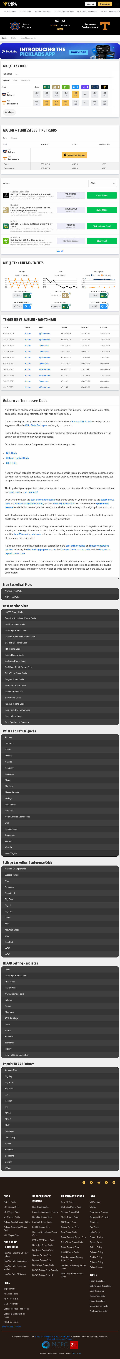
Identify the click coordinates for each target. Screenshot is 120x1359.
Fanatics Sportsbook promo (29, 503)
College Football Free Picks (16, 1309)
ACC (7, 881)
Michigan (9, 798)
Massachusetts (12, 792)
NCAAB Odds (25, 12)
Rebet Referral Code (70, 1247)
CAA (7, 1095)
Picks (13, 38)
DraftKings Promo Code (15, 630)
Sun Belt (9, 942)
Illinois (8, 749)
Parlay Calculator (97, 1281)
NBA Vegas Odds (12, 1212)
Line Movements (28, 38)
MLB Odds (11, 463)
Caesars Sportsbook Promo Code (20, 636)
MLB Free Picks (11, 1304)
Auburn (28, 334)
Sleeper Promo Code (41, 1255)
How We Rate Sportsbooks (16, 1261)
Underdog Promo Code (15, 661)
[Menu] (116, 4)
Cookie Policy (96, 1257)
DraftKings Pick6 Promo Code (18, 667)
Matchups (9, 1012)
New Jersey (10, 804)
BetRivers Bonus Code (15, 685)
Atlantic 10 (10, 893)
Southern (9, 1150)
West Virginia (11, 853)
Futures (8, 1000)
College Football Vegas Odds (17, 1222)
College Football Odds (17, 458)
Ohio (7, 823)
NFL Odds (11, 453)
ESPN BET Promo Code (16, 643)
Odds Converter (97, 1291)
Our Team (94, 1227)
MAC (7, 924)
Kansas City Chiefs (82, 421)
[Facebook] (84, 1182)
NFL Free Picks (11, 1294)
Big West (9, 1088)
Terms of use (96, 1242)
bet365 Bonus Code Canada (45, 1270)
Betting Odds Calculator (100, 1286)
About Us (94, 1222)
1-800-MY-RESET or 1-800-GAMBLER (52, 1337)
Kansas (8, 762)
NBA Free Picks (12, 597)
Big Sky (8, 1076)
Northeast (9, 1131)
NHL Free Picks (11, 1322)
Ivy (6, 1107)
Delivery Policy (96, 1252)
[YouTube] (99, 1182)
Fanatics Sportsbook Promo (45, 1212)
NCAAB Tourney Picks (64, 12)
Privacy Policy (96, 1237)
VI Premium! (31, 492)
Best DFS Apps (68, 1202)
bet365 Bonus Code (14, 612)
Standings (9, 1043)
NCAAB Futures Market (87, 12)
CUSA (8, 917)
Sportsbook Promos (99, 1212)
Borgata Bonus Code (14, 679)
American (9, 887)
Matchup (8, 112)
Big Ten (8, 911)
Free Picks (10, 981)
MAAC (8, 1113)
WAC (7, 948)
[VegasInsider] (4, 1185)
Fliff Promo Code (12, 649)
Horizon (8, 1101)
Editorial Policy (96, 1262)
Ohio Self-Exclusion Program (60, 1339)
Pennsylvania (11, 829)
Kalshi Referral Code (14, 655)
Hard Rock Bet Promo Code (17, 710)
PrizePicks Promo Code (16, 673)
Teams (8, 1030)
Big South (9, 1082)
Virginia (8, 847)
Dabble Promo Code (14, 691)
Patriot (8, 1143)
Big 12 (8, 905)
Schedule (9, 1036)
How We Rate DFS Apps (15, 1274)
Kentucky (9, 768)
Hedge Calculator (97, 1301)
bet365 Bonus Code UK (43, 1275)
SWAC (8, 1168)
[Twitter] (92, 1182)
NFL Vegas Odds (11, 1207)
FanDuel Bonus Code (42, 1222)
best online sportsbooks (43, 499)
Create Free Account (75, 155)
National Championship (15, 869)
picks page (14, 492)
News (7, 1024)
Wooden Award (11, 875)
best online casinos (75, 545)
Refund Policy (96, 1247)
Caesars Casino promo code (75, 549)
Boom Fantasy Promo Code (73, 1237)
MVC (7, 1125)
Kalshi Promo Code (70, 1252)
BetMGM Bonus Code (15, 624)
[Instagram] (114, 1182)
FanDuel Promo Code (14, 704)
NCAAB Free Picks (13, 591)
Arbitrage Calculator (99, 1311)
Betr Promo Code (13, 698)
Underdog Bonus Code (42, 1245)
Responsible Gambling (100, 1217)
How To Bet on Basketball (16, 1055)
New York (9, 810)
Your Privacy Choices (11, 1326)
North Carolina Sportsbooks (17, 817)
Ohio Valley (10, 1137)
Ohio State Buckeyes (36, 425)
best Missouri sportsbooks (27, 534)
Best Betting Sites (13, 716)
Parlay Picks (11, 988)
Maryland (9, 786)
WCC (7, 954)
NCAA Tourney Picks (14, 994)
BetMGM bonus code (63, 503)
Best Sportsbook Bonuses (17, 722)
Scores (8, 1006)
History (8, 1049)
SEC (7, 936)
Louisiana (9, 774)
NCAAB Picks (43, 12)
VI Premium (95, 1202)
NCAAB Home (10, 12)
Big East (9, 899)
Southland (9, 1156)
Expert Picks (9, 1289)
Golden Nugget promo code (41, 549)
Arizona (8, 737)
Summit (8, 1162)
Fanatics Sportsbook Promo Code (20, 618)
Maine (7, 780)
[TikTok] (107, 1182)
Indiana (8, 756)
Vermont (8, 841)
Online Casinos (96, 1267)
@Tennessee (44, 334)
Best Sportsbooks (40, 1207)
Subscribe (105, 4)
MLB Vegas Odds (12, 1217)
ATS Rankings (11, 1018)
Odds (4, 38)
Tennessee (44, 346)
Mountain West (12, 930)
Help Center (95, 1232)
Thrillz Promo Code (69, 1217)
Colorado (9, 743)
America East (11, 1070)
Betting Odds (10, 1202)
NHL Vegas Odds (11, 1235)
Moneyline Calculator (99, 1306)
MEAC (8, 1119)
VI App (93, 1207)
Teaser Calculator (97, 1296)
